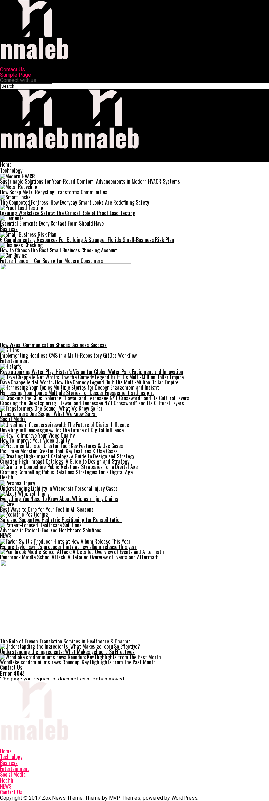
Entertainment (14, 360)
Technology (11, 170)
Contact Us (12, 69)
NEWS (5, 535)
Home (5, 164)
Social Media (13, 419)
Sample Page (15, 75)
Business (9, 229)
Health (6, 477)
